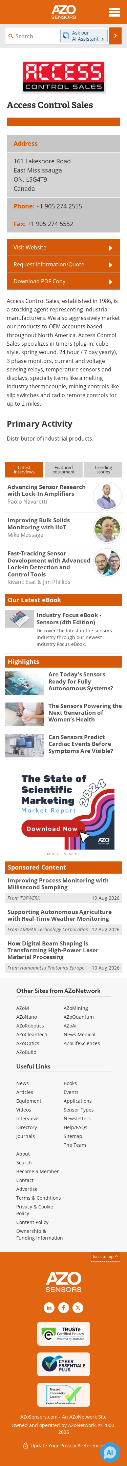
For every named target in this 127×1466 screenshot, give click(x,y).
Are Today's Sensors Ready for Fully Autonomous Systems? (80, 681)
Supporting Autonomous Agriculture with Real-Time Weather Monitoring (59, 915)
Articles (24, 1092)
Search (24, 1162)
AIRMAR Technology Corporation (54, 929)
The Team (75, 1145)
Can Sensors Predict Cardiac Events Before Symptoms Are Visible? (80, 744)
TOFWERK (30, 898)
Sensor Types (79, 1109)
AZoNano (26, 1017)
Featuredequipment (63, 469)
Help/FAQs (75, 1127)
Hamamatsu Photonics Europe (52, 967)
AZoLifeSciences (82, 1043)
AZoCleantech (31, 1034)
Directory (26, 1127)
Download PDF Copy (39, 281)
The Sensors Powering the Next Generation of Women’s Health (85, 713)
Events (71, 1092)
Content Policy (32, 1222)
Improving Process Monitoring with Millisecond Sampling (58, 883)
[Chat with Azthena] (110, 1452)
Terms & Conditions (38, 1198)
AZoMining (76, 1008)
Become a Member (37, 1171)
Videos (23, 1109)
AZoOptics (27, 1043)
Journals (25, 1136)
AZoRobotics (30, 1025)
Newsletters (77, 1118)
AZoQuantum (79, 1017)
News (22, 1083)
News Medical (80, 1034)
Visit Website (30, 247)
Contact (25, 1180)
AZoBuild (26, 1052)
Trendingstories (103, 469)
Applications (78, 1101)
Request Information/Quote (49, 264)
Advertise (27, 1189)
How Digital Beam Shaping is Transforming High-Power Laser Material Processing (53, 950)
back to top (103, 1256)
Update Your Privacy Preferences (67, 1445)
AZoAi (70, 1025)
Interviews (28, 1118)
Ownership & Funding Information (39, 1234)
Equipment (28, 1101)
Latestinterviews (24, 469)
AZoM (22, 1008)
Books (70, 1083)
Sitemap (73, 1136)
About (23, 1154)
